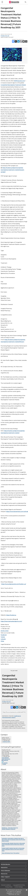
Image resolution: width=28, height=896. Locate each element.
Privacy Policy (8, 886)
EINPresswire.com (19, 80)
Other (2, 641)
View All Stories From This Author (10, 853)
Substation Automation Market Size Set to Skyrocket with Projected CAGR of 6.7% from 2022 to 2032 (13, 840)
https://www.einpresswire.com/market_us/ (13, 584)
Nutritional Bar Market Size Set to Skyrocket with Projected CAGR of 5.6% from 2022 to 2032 (13, 845)
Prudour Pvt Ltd (5, 35)
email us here (4, 630)
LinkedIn (3, 639)
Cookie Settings (19, 886)
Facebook (4, 635)
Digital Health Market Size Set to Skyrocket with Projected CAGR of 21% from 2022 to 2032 (13, 849)
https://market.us (11, 615)
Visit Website (5, 757)
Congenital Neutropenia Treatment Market (13, 85)
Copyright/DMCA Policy (19, 885)
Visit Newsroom (6, 759)
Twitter (3, 637)
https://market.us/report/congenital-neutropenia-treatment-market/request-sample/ (12, 170)
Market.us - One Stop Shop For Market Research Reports (10, 828)
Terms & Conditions (6, 885)
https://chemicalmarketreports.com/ (11, 621)
